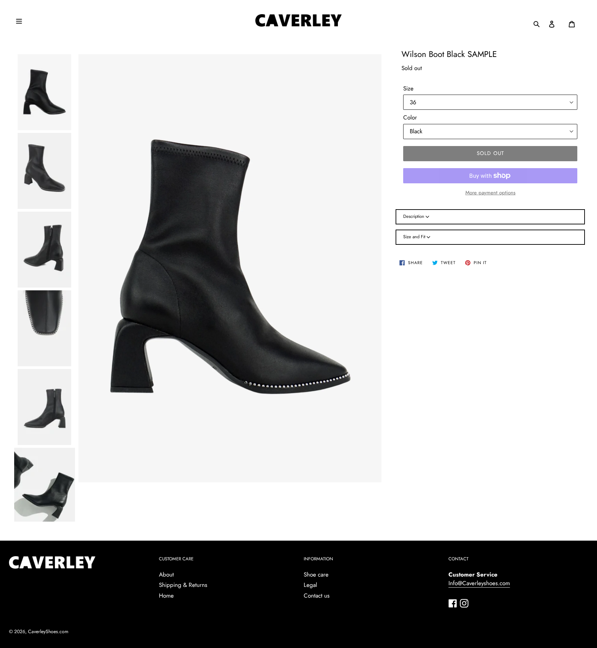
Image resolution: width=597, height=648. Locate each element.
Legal (310, 585)
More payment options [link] (490, 192)
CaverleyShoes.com (48, 631)
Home (166, 595)
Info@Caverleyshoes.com (479, 583)
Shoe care (316, 574)
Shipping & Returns (183, 585)
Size (408, 88)
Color (410, 117)
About (166, 574)
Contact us (317, 595)
